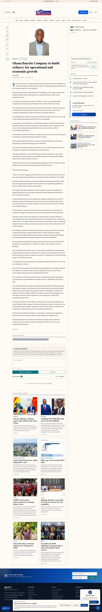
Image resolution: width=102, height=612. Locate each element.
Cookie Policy (55, 594)
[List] (22, 369)
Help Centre (31, 592)
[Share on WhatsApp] (7, 39)
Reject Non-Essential (65, 605)
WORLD (63, 20)
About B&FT (31, 590)
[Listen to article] (7, 54)
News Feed (78, 590)
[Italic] (16, 369)
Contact (30, 596)
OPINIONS (51, 20)
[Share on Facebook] (7, 31)
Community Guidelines (57, 596)
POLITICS (58, 20)
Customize (76, 605)
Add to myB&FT (23, 59)
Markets (78, 592)
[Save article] (7, 48)
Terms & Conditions (57, 590)
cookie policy (17, 608)
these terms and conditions (28, 354)
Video (77, 594)
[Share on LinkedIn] (7, 35)
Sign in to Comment (25, 372)
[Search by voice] (14, 12)
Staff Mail (30, 599)
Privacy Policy (55, 592)
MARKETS (39, 20)
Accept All (84, 605)
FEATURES (45, 20)
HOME (17, 20)
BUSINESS (26, 20)
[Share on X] (7, 27)
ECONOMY (32, 20)
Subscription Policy (56, 599)
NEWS (21, 20)
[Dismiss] (96, 101)
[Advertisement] (84, 43)
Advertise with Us (32, 594)
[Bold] (13, 369)
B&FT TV (69, 20)
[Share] (7, 44)
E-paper (84, 20)
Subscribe (83, 12)
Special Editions (76, 20)
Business (14, 59)
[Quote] (19, 369)
